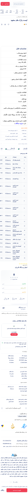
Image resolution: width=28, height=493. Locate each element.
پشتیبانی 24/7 (24, 355)
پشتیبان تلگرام (11, 355)
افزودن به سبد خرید (17, 490)
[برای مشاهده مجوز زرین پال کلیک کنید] (2, 426)
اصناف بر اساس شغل (23, 401)
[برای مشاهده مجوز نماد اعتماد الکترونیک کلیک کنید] (24, 426)
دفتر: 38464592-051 (23, 357)
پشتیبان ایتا (11, 360)
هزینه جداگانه (19, 123)
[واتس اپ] (20, 435)
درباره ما (12, 375)
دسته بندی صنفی (22, 11)
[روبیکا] (14, 435)
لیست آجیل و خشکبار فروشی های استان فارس (16, 328)
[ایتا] (1, 435)
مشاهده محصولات (22, 416)
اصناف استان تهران (23, 403)
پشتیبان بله (11, 362)
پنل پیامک (6, 11)
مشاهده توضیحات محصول (22, 143)
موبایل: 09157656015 (23, 360)
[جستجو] (9, 4)
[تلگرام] (26, 435)
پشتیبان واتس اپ (23, 362)
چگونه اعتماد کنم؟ (23, 391)
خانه (26, 11)
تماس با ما (12, 373)
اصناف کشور (11, 401)
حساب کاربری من (23, 371)
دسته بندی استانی (16, 11)
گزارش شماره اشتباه (23, 388)
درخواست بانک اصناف (23, 386)
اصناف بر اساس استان (22, 399)
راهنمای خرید (24, 378)
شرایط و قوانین (24, 373)
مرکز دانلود (10, 11)
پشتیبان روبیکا (11, 357)
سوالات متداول (24, 375)
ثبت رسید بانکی (11, 386)
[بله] (7, 435)
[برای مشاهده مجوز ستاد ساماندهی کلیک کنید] (13, 426)
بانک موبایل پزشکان (10, 399)
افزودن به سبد (14, 334)
